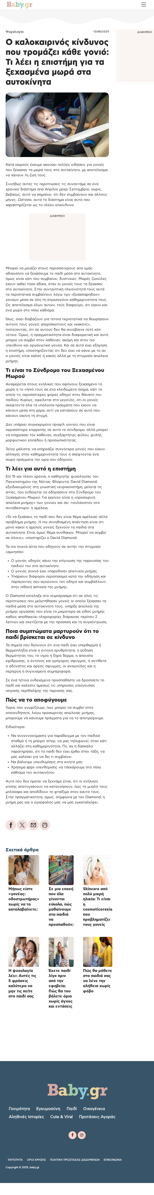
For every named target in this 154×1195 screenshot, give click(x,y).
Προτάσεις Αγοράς (97, 1117)
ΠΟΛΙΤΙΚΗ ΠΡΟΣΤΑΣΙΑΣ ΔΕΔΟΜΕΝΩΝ (75, 1160)
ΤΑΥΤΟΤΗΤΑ (15, 1160)
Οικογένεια (94, 1109)
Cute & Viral (61, 1117)
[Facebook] (72, 1135)
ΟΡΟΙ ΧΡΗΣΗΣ (36, 1160)
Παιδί (72, 1109)
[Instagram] (82, 1135)
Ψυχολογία (15, 32)
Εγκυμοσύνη (48, 1109)
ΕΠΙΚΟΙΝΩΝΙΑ (113, 1160)
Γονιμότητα (19, 1109)
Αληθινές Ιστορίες (26, 1117)
